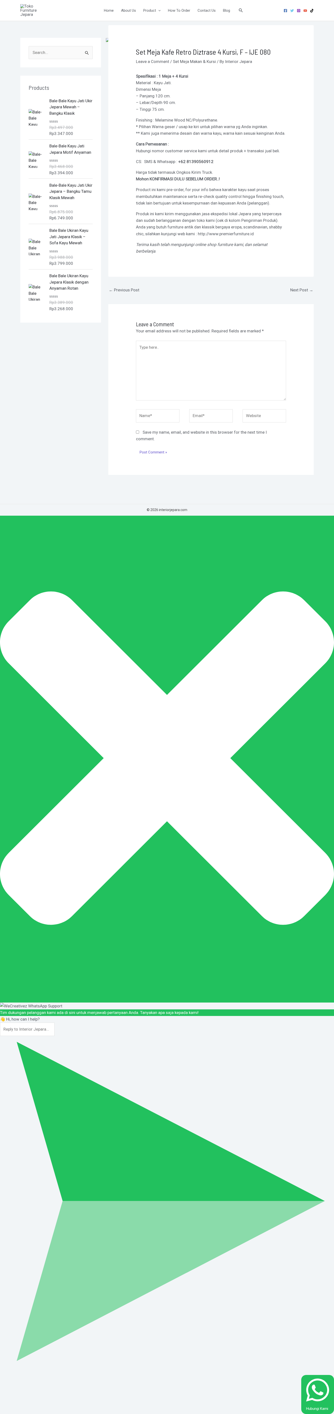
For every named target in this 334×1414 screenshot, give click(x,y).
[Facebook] (285, 10)
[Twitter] (292, 10)
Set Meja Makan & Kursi (194, 61)
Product (149, 10)
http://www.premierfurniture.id (226, 233)
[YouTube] (305, 10)
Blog (226, 10)
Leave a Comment (152, 61)
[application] (158, 10)
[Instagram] (299, 10)
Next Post (301, 289)
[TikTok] (312, 10)
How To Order (179, 10)
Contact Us (207, 10)
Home (109, 10)
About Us (128, 10)
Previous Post (124, 289)
